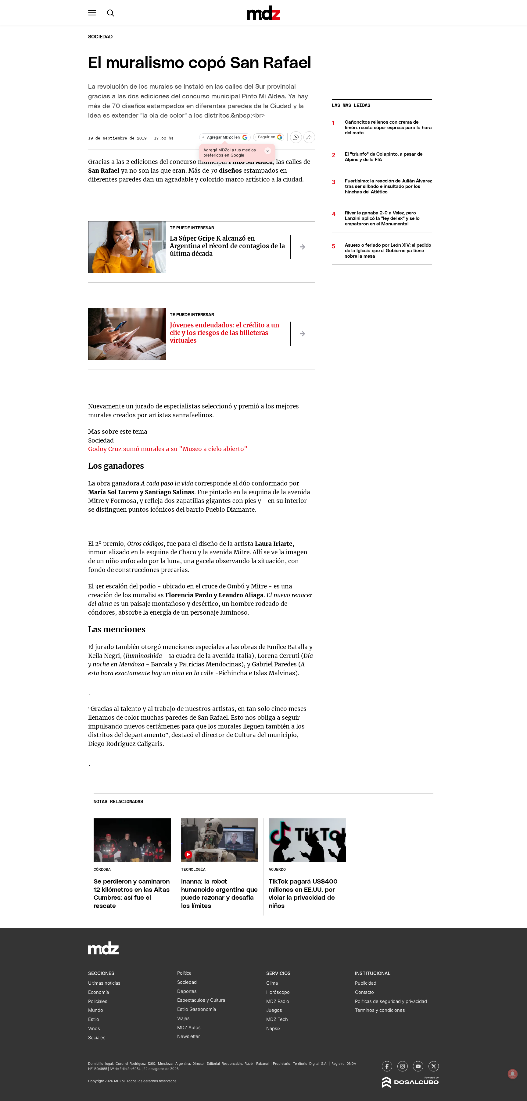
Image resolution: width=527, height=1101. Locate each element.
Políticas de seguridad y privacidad (391, 1001)
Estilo (93, 1019)
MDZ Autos (189, 1027)
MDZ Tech (277, 1019)
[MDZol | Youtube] (418, 1066)
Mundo (95, 1010)
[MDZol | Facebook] (387, 1066)
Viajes (183, 1018)
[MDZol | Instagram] (402, 1066)
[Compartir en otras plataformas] (309, 137)
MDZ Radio (277, 1001)
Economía (98, 992)
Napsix (273, 1028)
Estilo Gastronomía (196, 1009)
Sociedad (100, 36)
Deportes (187, 991)
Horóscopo (278, 992)
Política (184, 973)
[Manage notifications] (513, 1074)
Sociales (97, 1037)
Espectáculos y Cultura (201, 1000)
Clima (272, 983)
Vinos (94, 1028)
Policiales (97, 1001)
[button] (92, 13)
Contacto (364, 992)
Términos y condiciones (380, 1010)
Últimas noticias (104, 983)
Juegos (274, 1010)
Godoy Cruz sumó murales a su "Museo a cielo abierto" (168, 449)
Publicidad (365, 983)
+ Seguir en (265, 137)
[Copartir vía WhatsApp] (296, 137)
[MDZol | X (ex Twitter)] (434, 1066)
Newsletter (188, 1036)
